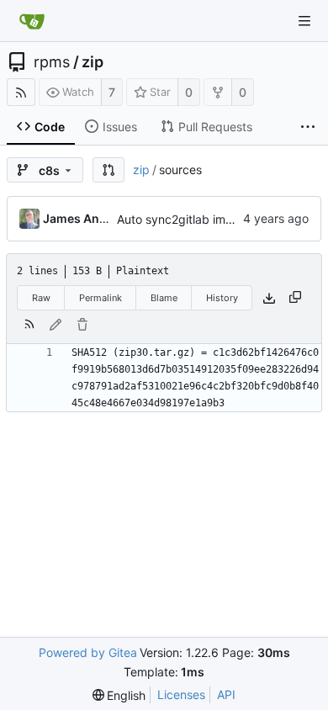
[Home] (32, 21)
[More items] (307, 127)
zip (92, 62)
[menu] (119, 695)
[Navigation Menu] (304, 21)
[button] (108, 170)
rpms (52, 62)
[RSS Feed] (21, 92)
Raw (41, 298)
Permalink (100, 298)
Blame (164, 298)
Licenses (181, 694)
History (222, 298)
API (226, 694)
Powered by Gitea (88, 652)
